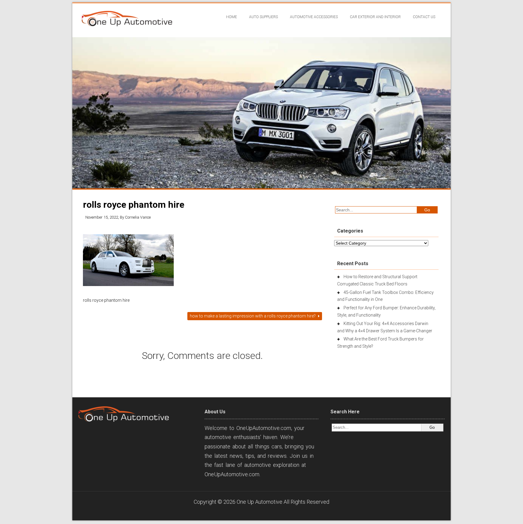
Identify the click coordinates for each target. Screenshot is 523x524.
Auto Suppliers (263, 17)
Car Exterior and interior (375, 17)
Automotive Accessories (314, 17)
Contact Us (424, 17)
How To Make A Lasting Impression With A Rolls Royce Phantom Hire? (253, 316)
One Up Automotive (259, 502)
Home (231, 17)
